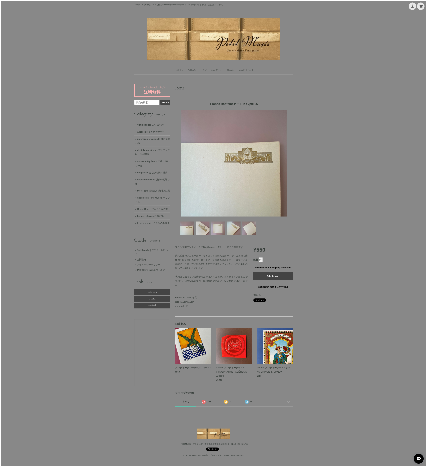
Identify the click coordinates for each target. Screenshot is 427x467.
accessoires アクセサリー (150, 131)
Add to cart (273, 276)
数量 (255, 259)
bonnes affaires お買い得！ (151, 216)
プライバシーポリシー (148, 264)
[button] (212, 70)
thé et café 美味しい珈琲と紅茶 (153, 190)
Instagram (152, 292)
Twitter (152, 299)
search (165, 102)
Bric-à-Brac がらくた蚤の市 (152, 209)
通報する (257, 295)
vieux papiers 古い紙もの (150, 124)
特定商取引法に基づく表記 (151, 269)
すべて (185, 401)
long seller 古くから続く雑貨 (152, 172)
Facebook (152, 305)
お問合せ (141, 259)
